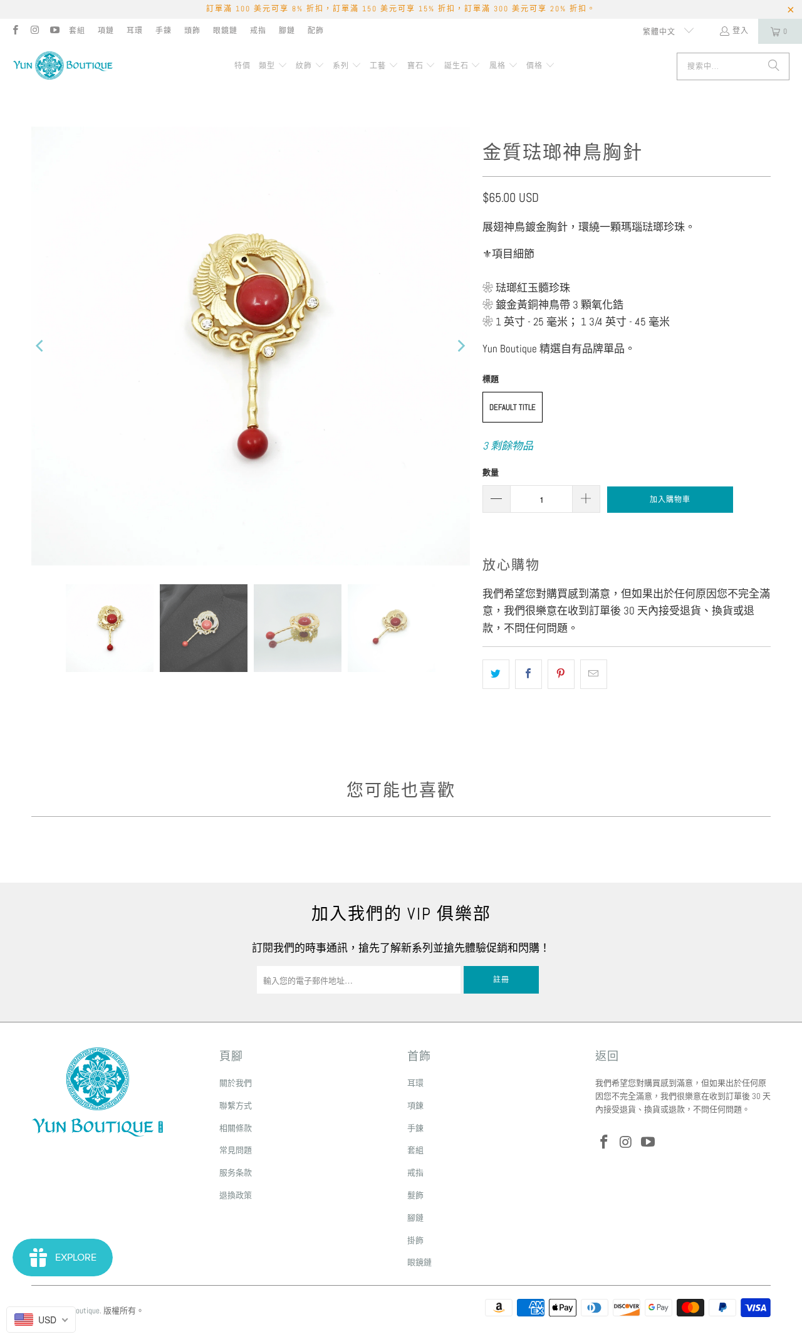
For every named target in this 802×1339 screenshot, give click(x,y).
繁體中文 (660, 32)
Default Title (512, 407)
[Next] (460, 346)
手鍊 (163, 31)
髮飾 (415, 1195)
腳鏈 (287, 31)
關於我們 (235, 1083)
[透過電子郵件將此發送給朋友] (593, 674)
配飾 (316, 31)
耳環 (135, 31)
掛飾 (415, 1240)
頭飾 (192, 31)
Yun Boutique (79, 1310)
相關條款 (235, 1128)
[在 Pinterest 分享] (561, 674)
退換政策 (235, 1195)
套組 (77, 31)
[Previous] (41, 346)
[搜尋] (773, 66)
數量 (490, 472)
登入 (740, 31)
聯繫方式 (235, 1105)
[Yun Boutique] (63, 66)
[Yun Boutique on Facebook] (14, 31)
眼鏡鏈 (225, 31)
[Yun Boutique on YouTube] (54, 31)
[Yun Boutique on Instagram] (34, 31)
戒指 (258, 31)
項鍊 (415, 1105)
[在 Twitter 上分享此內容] (495, 674)
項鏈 (106, 31)
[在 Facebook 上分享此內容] (528, 674)
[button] (273, 66)
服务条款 (235, 1172)
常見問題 (235, 1150)
